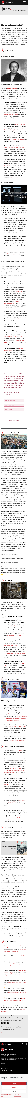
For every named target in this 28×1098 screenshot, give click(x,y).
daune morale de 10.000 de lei (17, 727)
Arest (20, 750)
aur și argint (7, 713)
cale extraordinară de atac (16, 139)
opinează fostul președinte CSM (13, 336)
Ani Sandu (14, 1016)
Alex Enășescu (22, 1016)
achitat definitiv (8, 165)
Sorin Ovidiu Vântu (10, 400)
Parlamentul (19, 291)
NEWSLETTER (4, 22)
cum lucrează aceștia (15, 768)
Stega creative (11, 1055)
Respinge (14, 1087)
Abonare (3, 1033)
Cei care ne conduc (6, 1070)
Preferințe (14, 1091)
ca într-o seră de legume (14, 635)
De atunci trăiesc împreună (16, 740)
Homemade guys (13, 1054)
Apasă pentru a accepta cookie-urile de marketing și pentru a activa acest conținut (14, 194)
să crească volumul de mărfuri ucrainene (15, 653)
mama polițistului (15, 177)
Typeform (16, 420)
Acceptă (14, 1083)
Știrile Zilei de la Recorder (11, 114)
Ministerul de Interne (13, 254)
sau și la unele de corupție (19, 319)
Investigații (4, 1068)
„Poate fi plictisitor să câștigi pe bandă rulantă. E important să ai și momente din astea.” (15, 718)
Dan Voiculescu (9, 409)
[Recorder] (8, 2)
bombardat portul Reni (10, 645)
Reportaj (3, 1073)
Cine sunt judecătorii (20, 124)
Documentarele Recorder (8, 1066)
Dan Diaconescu (9, 405)
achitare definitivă (12, 88)
